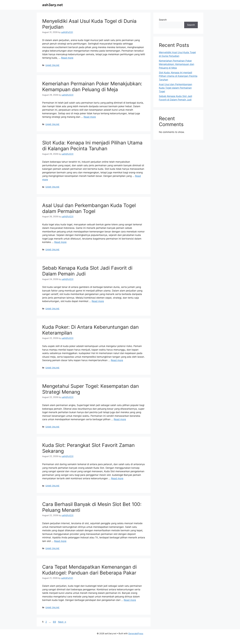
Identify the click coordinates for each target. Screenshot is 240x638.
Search (163, 19)
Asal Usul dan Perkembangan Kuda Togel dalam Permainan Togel (89, 208)
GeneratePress (135, 633)
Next (62, 621)
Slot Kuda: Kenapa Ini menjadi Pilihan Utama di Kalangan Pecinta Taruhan (92, 145)
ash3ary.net (52, 5)
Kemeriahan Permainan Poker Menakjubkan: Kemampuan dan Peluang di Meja (92, 86)
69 (55, 621)
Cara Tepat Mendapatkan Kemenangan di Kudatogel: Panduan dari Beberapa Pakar (89, 570)
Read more (67, 57)
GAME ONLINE (52, 65)
